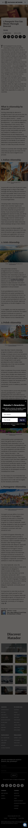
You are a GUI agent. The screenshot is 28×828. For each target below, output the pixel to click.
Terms (17, 424)
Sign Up (22, 420)
